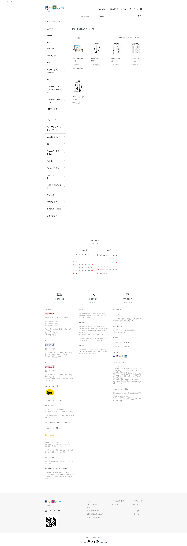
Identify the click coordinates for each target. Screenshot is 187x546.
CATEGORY (85, 16)
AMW (49, 62)
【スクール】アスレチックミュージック (54, 89)
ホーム (46, 21)
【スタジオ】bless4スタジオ (54, 101)
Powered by (83, 542)
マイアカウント (102, 9)
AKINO (49, 42)
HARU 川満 (51, 55)
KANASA (50, 48)
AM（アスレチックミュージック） (54, 128)
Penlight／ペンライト (56, 21)
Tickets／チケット (54, 168)
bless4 (49, 35)
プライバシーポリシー (93, 517)
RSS (113, 504)
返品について (90, 507)
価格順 (130, 38)
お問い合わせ (137, 514)
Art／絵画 (50, 194)
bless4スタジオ (53, 137)
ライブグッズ (52, 215)
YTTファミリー (53, 109)
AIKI (48, 79)
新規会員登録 (114, 9)
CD (48, 144)
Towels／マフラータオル (54, 152)
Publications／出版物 (54, 186)
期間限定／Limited (54, 208)
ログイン (123, 9)
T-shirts (50, 161)
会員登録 (135, 504)
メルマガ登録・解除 (118, 501)
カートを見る (137, 511)
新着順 (137, 38)
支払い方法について (92, 511)
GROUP (102, 16)
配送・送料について (92, 504)
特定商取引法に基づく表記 (94, 514)
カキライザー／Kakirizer (53, 71)
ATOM (117, 504)
